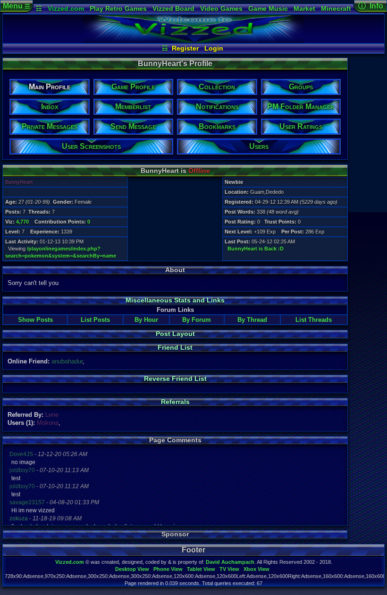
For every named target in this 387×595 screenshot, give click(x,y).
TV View (229, 569)
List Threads (313, 319)
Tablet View (201, 569)
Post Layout (175, 333)
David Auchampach (230, 562)
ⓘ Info (370, 6)
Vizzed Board (173, 8)
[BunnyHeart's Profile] (193, 40)
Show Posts (35, 319)
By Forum (196, 319)
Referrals (175, 401)
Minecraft (336, 8)
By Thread (252, 319)
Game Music (268, 8)
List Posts (95, 319)
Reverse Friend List (175, 378)
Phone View (168, 569)
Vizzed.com (66, 8)
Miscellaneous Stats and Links (175, 300)
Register (185, 48)
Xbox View (256, 569)
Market (304, 8)
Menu (16, 6)
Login (213, 48)
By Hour (146, 319)
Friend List (175, 347)
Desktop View (132, 569)
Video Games (221, 8)
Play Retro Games (118, 8)
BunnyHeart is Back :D (255, 248)
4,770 (22, 221)
